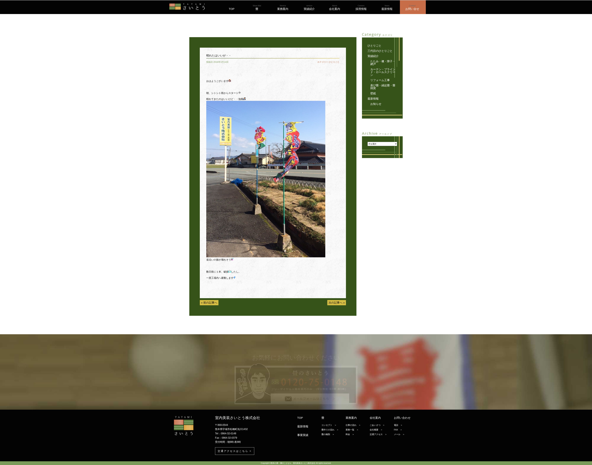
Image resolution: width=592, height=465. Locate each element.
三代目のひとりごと (380, 50)
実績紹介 (309, 7)
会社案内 (334, 7)
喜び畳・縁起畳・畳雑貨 (382, 87)
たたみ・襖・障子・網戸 (382, 63)
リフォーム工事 (380, 80)
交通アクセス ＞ (378, 434)
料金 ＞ (350, 434)
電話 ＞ (398, 425)
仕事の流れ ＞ (353, 425)
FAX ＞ (398, 429)
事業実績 (302, 435)
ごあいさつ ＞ (377, 425)
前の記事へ (210, 302)
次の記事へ (335, 302)
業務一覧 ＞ (352, 429)
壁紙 (373, 93)
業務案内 (282, 7)
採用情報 (361, 7)
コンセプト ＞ (329, 425)
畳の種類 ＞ (327, 434)
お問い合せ (412, 7)
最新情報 (387, 7)
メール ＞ (399, 434)
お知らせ (375, 103)
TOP (231, 7)
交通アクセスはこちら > (235, 451)
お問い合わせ (402, 417)
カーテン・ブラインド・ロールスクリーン (382, 72)
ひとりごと (334, 62)
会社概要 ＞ (376, 429)
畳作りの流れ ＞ (330, 429)
